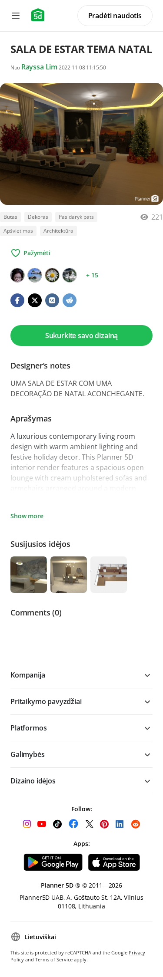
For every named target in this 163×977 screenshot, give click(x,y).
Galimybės (27, 754)
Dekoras (38, 216)
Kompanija (27, 675)
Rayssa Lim (39, 67)
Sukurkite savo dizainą (81, 335)
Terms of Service (54, 959)
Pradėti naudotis (115, 15)
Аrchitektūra (58, 230)
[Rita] (52, 275)
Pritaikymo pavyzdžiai (46, 701)
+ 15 (92, 275)
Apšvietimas (18, 230)
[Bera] (17, 275)
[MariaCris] (35, 275)
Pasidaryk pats (76, 216)
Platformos (28, 728)
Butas (10, 216)
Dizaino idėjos (33, 781)
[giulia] (70, 275)
